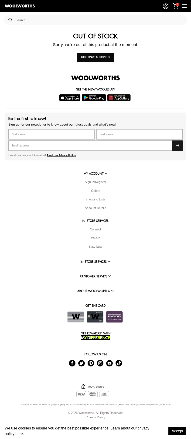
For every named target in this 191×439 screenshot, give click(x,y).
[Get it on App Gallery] (119, 97)
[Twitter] (81, 363)
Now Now (95, 247)
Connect (95, 229)
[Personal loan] (114, 317)
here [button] (19, 434)
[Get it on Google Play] (94, 97)
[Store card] (76, 317)
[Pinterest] (91, 363)
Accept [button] (177, 431)
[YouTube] (109, 363)
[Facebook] (72, 363)
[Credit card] (95, 317)
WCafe (95, 238)
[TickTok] (119, 363)
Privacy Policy (95, 417)
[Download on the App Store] (70, 97)
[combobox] (99, 20)
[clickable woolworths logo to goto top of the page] (95, 77)
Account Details (95, 208)
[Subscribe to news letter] (177, 145)
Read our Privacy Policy (61, 155)
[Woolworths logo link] (20, 6)
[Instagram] (100, 363)
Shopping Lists (95, 199)
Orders (95, 191)
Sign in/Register (95, 182)
